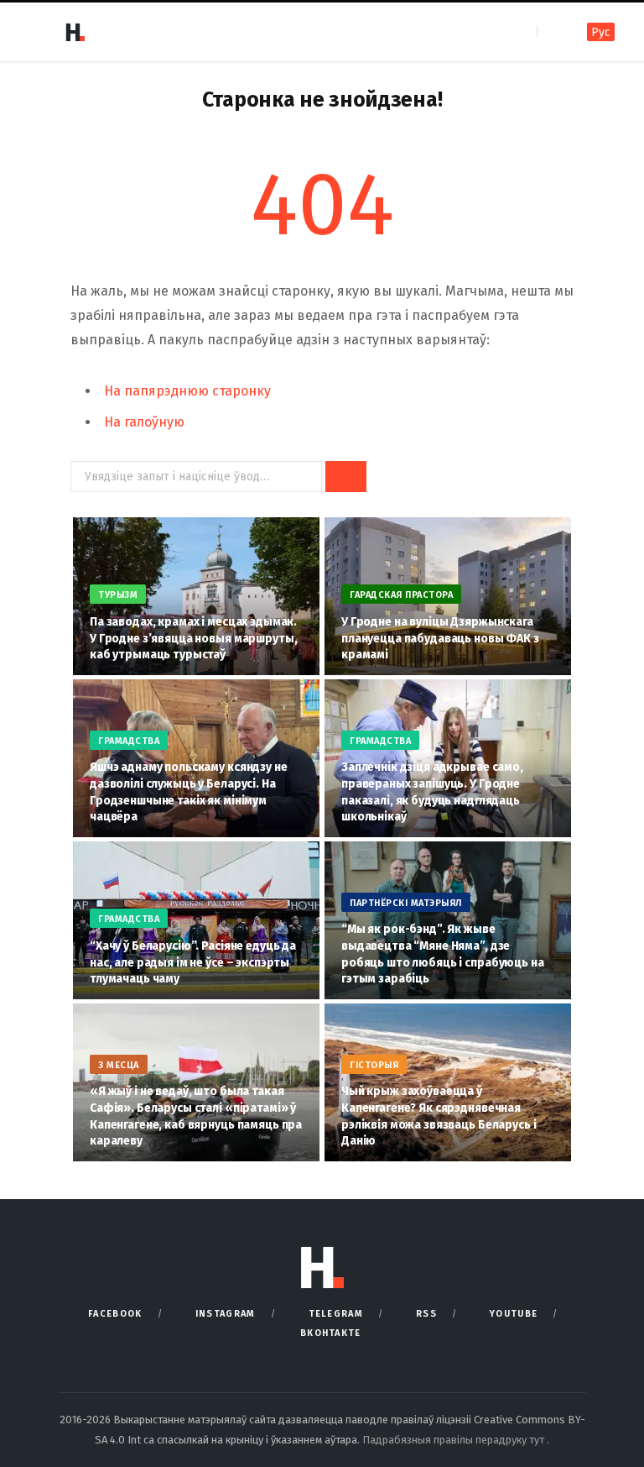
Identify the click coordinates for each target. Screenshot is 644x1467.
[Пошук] (551, 31)
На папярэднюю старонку (187, 391)
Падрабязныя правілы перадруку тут (454, 1439)
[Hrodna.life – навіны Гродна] (74, 32)
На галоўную (144, 422)
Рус (600, 32)
